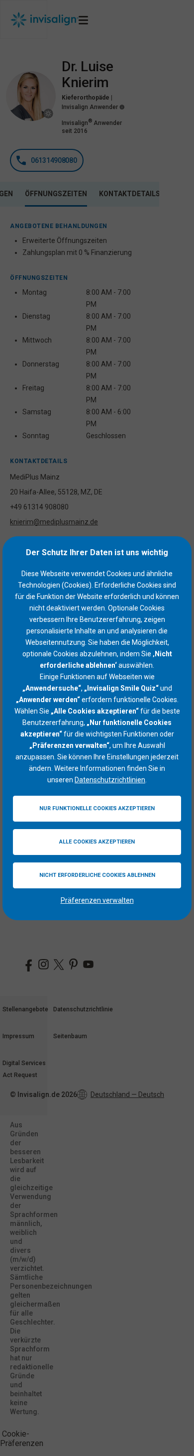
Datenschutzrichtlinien (110, 780)
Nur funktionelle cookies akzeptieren (97, 808)
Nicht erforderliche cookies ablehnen (97, 875)
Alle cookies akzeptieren (97, 842)
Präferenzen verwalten (97, 900)
